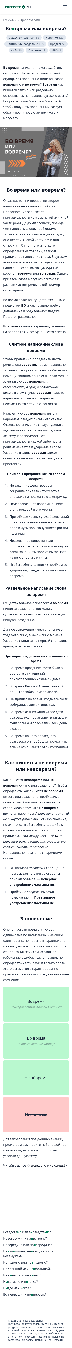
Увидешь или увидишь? (46, 1165)
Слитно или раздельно (25, 44)
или (27, 1232)
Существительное (24, 37)
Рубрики (9, 20)
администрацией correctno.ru (45, 1340)
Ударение (36, 50)
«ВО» (56, 50)
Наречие (54, 37)
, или (28, 1253)
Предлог (57, 44)
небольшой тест (55, 1144)
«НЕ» (16, 50)
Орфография (29, 20)
